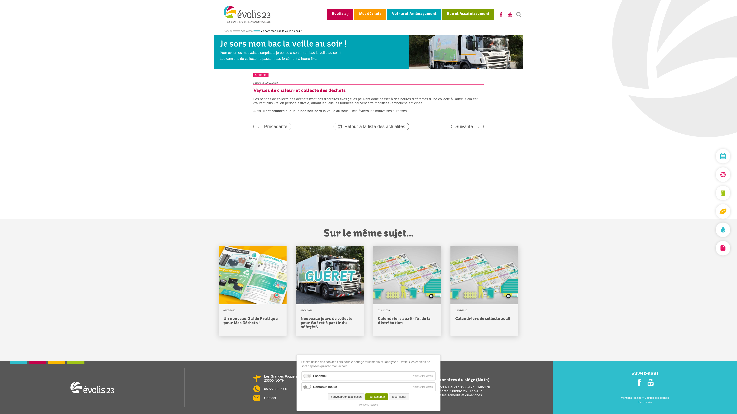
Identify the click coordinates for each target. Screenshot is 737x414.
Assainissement (714, 230)
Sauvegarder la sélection (346, 396)
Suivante (464, 126)
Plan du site (645, 402)
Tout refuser (399, 396)
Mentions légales (631, 397)
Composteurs (714, 211)
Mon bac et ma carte (714, 193)
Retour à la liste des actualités (374, 126)
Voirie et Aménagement (414, 14)
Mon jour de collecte (714, 156)
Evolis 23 (340, 14)
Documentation (714, 248)
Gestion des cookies (656, 397)
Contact (270, 398)
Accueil (228, 30)
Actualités (247, 30)
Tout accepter (376, 396)
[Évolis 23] (247, 21)
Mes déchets (370, 14)
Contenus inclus (325, 387)
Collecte (261, 74)
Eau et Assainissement (468, 14)
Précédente (275, 126)
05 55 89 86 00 (275, 389)
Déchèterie (714, 174)
